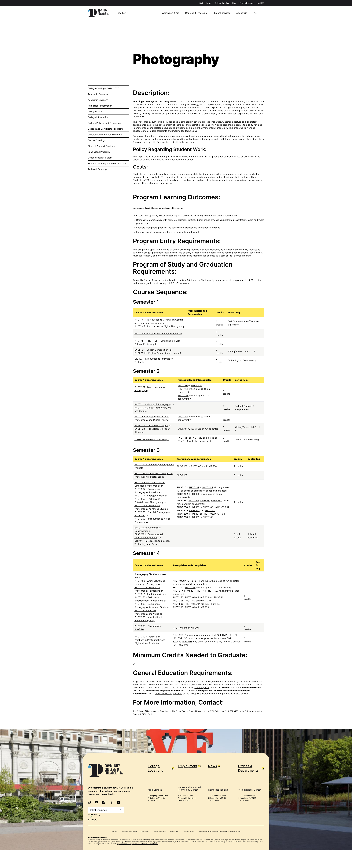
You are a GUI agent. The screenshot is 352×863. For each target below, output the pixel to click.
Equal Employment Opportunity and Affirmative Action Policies (137, 844)
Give (234, 3)
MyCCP (261, 3)
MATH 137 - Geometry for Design (151, 439)
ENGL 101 (183, 428)
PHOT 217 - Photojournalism (149, 495)
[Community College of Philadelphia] (98, 13)
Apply (208, 3)
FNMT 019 (197, 437)
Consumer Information (129, 831)
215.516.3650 (183, 801)
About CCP (242, 13)
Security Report (189, 831)
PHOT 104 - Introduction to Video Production (158, 333)
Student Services (221, 13)
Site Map (114, 831)
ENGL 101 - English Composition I (151, 349)
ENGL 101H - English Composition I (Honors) (157, 353)
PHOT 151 (183, 388)
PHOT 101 (183, 385)
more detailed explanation (168, 693)
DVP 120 (216, 635)
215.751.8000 (153, 801)
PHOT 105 (196, 385)
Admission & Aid (170, 13)
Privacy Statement (160, 831)
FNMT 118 (183, 441)
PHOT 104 (211, 466)
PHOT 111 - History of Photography (152, 404)
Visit (201, 3)
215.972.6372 (213, 801)
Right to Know (175, 831)
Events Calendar (247, 3)
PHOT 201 (223, 507)
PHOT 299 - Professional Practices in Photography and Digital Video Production (149, 640)
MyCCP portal (202, 687)
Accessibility (145, 831)
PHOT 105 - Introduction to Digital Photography (159, 326)
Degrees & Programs (196, 13)
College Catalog (222, 3)
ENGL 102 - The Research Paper (151, 425)
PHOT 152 (183, 395)
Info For (122, 13)
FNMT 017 (183, 437)
